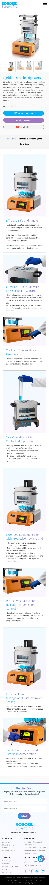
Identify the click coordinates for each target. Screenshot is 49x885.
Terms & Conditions (14, 880)
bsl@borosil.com (34, 865)
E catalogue (7, 861)
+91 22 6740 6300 (34, 861)
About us (6, 842)
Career (4, 848)
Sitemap (39, 880)
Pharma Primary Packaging (34, 850)
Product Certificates (10, 866)
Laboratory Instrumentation (35, 847)
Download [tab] (24, 144)
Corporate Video (8, 850)
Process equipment (31, 853)
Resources (6, 863)
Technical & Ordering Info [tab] (30, 138)
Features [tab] (11, 138)
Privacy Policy (28, 880)
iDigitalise (33, 883)
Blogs (4, 869)
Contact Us (6, 872)
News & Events (8, 845)
